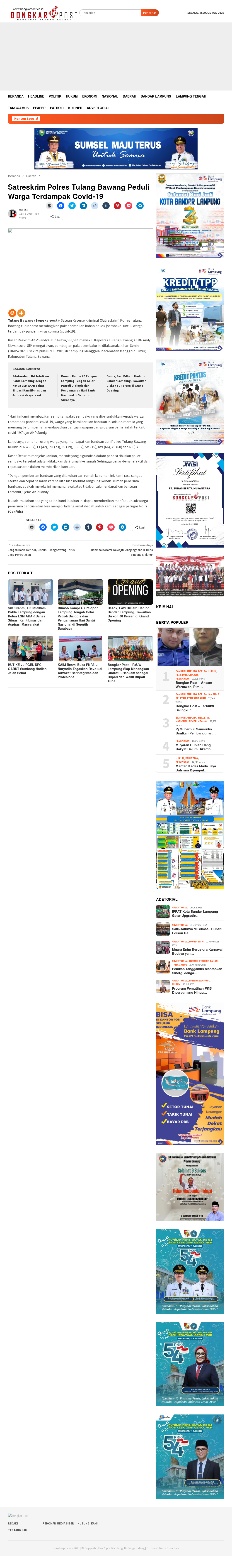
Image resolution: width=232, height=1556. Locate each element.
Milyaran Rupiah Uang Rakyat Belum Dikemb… (195, 747)
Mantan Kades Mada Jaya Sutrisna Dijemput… (196, 768)
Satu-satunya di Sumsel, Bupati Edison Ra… (197, 931)
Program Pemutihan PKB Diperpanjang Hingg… (192, 990)
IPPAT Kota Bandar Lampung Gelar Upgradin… (195, 913)
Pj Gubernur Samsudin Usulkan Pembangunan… (196, 731)
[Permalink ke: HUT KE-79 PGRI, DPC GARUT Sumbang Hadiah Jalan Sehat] (30, 648)
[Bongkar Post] (43, 12)
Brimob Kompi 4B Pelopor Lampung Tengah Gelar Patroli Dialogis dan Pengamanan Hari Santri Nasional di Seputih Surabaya (78, 618)
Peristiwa (191, 758)
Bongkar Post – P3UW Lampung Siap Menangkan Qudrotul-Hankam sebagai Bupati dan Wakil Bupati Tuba (128, 672)
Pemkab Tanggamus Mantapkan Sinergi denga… (197, 971)
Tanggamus (179, 964)
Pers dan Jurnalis (187, 674)
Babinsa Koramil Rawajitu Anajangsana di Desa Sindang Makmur (122, 550)
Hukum (212, 671)
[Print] (12, 313)
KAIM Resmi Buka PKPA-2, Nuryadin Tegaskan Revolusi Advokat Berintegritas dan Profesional (80, 670)
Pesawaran (183, 678)
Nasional (182, 721)
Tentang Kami (18, 1530)
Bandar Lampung (186, 671)
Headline (204, 717)
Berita (202, 671)
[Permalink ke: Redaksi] (12, 213)
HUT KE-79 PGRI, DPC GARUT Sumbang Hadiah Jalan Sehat (27, 668)
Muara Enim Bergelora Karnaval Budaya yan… (197, 951)
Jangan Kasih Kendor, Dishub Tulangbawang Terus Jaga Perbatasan (41, 550)
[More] (21, 313)
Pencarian (150, 13)
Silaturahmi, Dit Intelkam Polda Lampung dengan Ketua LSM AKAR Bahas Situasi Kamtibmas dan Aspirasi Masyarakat (30, 385)
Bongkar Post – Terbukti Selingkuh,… (195, 708)
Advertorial (180, 907)
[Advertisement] (116, 56)
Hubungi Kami (87, 1523)
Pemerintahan (196, 698)
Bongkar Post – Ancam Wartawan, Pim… (194, 684)
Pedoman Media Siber (58, 1523)
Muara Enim (196, 941)
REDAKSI (13, 1523)
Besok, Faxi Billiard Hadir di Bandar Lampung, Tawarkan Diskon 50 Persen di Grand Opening (129, 614)
